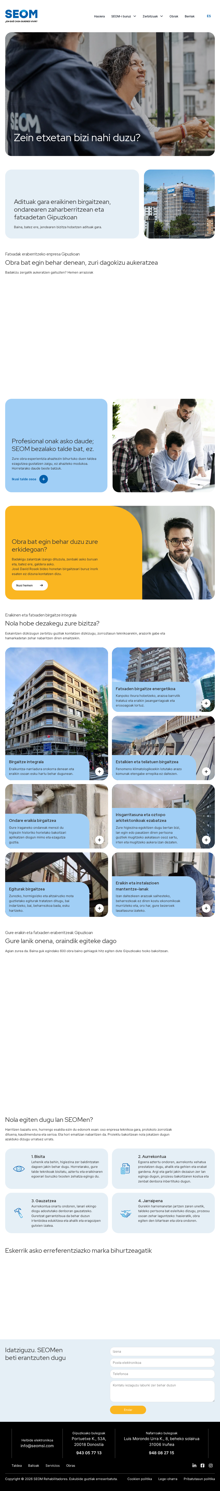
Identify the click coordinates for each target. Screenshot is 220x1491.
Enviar (128, 1409)
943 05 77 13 (89, 1452)
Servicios (53, 1465)
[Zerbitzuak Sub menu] (161, 16)
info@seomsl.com (37, 1445)
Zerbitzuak (150, 16)
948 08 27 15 (161, 1452)
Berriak (190, 16)
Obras (70, 1465)
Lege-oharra (167, 1479)
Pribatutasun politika (199, 1479)
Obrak (174, 16)
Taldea (17, 1465)
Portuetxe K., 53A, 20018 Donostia (89, 1441)
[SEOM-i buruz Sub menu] (134, 16)
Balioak (33, 1465)
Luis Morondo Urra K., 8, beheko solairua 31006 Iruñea (161, 1441)
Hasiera (99, 16)
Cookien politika (139, 1479)
